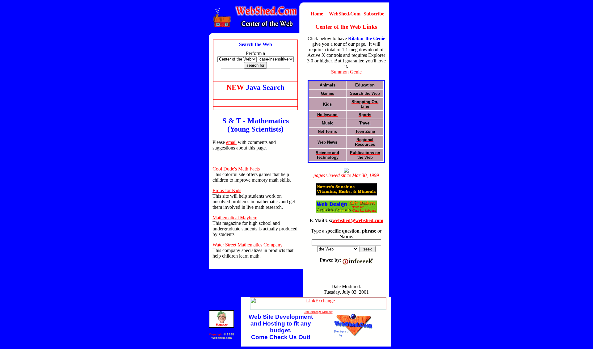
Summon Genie (346, 71)
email (231, 142)
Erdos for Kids (226, 190)
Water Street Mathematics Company (247, 244)
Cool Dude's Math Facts (236, 168)
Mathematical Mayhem (234, 217)
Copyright (216, 334)
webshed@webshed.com (357, 220)
